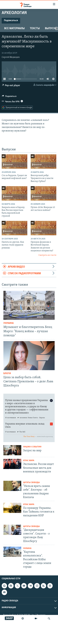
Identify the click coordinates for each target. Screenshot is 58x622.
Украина (8, 323)
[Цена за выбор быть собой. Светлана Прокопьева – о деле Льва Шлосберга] (29, 355)
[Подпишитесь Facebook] (11, 585)
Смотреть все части (47, 255)
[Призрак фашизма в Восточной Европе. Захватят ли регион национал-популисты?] (43, 228)
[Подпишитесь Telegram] (30, 585)
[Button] (9, 97)
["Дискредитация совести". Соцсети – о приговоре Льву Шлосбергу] (12, 530)
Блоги (7, 373)
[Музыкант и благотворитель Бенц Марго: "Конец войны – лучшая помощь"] (29, 305)
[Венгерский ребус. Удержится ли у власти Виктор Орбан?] (43, 161)
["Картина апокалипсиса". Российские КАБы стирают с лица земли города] (12, 552)
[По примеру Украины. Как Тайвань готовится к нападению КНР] (12, 508)
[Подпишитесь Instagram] (37, 585)
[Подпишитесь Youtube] (24, 585)
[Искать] (49, 618)
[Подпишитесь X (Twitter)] (17, 585)
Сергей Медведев (11, 57)
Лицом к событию (32, 447)
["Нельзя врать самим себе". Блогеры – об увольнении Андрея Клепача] (12, 486)
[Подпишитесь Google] (4, 585)
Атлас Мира (28, 461)
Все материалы (14, 28)
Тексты (35, 28)
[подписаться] (4, 592)
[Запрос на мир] (12, 450)
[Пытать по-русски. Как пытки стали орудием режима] (14, 228)
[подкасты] (22, 618)
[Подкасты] (50, 585)
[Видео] (36, 618)
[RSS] (43, 585)
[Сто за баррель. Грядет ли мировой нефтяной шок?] (14, 161)
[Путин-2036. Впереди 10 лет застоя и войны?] (43, 193)
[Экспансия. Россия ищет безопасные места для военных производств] (12, 464)
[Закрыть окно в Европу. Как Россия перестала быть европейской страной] (14, 193)
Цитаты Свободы (31, 482)
